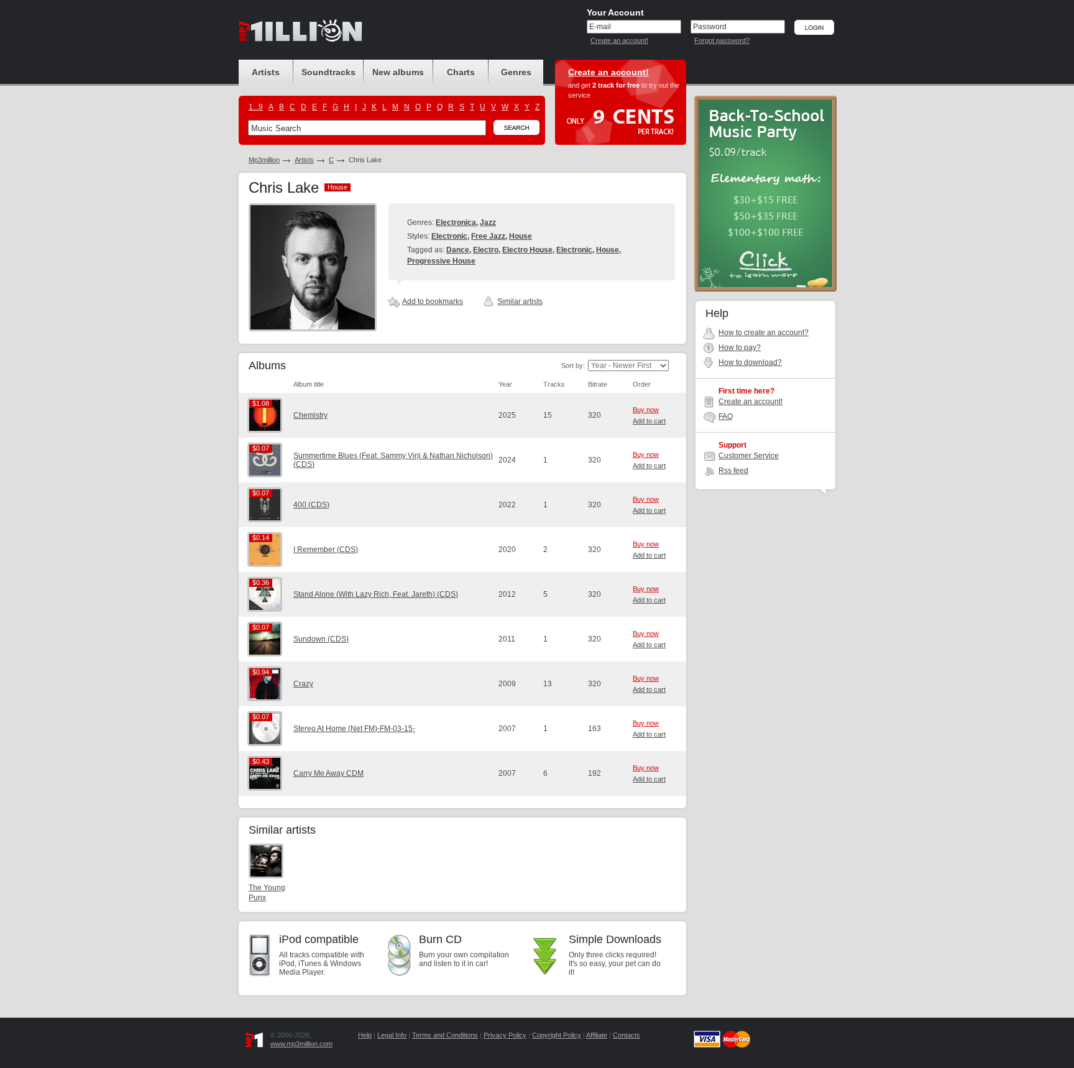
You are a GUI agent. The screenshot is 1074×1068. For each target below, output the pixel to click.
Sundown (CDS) (321, 639)
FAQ (725, 416)
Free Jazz (488, 236)
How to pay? (739, 347)
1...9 (256, 107)
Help (365, 1035)
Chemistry (310, 415)
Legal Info (391, 1035)
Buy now (646, 409)
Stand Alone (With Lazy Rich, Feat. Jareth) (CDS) (375, 594)
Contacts (626, 1035)
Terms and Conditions (445, 1035)
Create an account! (619, 40)
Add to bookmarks (432, 301)
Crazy (303, 683)
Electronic (449, 236)
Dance (457, 250)
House (520, 236)
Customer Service (748, 455)
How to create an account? (763, 332)
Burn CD (440, 939)
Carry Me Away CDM (328, 773)
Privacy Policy (505, 1035)
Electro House (527, 250)
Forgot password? (722, 40)
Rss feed (733, 470)
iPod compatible (319, 939)
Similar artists (520, 301)
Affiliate (596, 1035)
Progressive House (441, 261)
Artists (304, 159)
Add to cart (649, 421)
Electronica (456, 222)
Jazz (488, 222)
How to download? (750, 362)
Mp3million (264, 159)
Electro (485, 250)
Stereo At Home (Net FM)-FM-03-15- (354, 728)
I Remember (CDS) (325, 549)
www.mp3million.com (301, 1043)
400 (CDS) (311, 504)
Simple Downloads (615, 939)
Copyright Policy (556, 1035)
